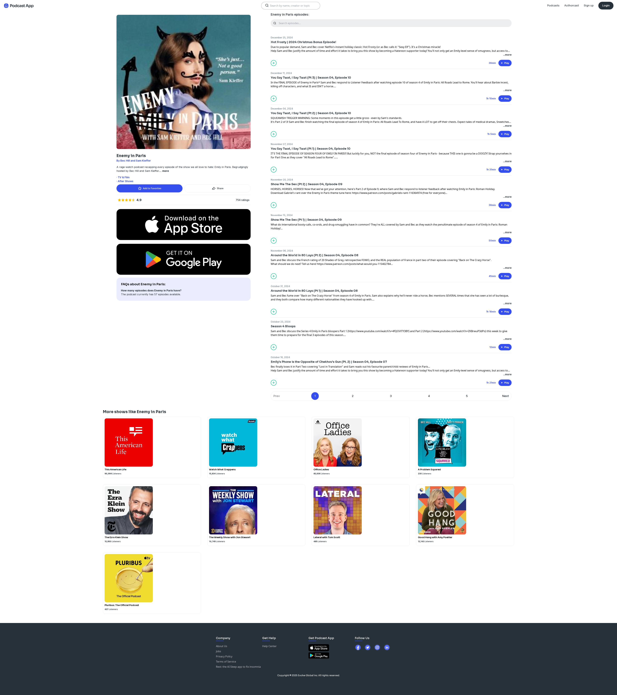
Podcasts (553, 5)
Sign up (589, 5)
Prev (276, 396)
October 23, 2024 (281, 321)
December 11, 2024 (281, 73)
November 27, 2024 (282, 144)
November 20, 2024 (282, 179)
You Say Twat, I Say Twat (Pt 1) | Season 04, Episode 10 (310, 148)
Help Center (269, 646)
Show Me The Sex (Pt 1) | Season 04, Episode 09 (306, 219)
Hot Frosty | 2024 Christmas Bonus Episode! (303, 42)
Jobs (218, 651)
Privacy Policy (224, 656)
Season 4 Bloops (283, 326)
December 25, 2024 (282, 37)
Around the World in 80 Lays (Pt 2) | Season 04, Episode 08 (314, 255)
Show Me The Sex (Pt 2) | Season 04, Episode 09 (306, 184)
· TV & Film (123, 177)
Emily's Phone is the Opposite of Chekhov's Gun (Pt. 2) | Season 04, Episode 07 (329, 362)
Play (506, 63)
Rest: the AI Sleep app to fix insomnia (238, 666)
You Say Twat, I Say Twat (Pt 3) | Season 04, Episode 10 (311, 77)
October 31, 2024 (280, 286)
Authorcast (571, 5)
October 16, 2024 (280, 357)
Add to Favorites (152, 188)
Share (220, 188)
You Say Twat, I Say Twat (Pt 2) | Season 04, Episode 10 (311, 113)
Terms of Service (226, 661)
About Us (221, 646)
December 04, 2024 (282, 108)
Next (505, 396)
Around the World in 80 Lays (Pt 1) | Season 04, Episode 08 (314, 291)
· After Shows (124, 181)
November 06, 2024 (282, 250)
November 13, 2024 (282, 215)
